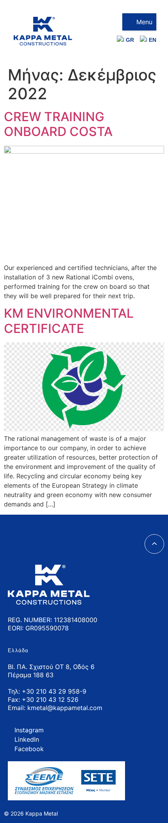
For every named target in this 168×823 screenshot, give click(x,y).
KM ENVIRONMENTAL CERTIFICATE (69, 321)
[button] (139, 21)
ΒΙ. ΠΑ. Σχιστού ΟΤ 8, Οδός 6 (51, 667)
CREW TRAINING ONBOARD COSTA (58, 124)
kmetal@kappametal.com (64, 708)
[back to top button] (154, 544)
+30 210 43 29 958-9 (54, 691)
